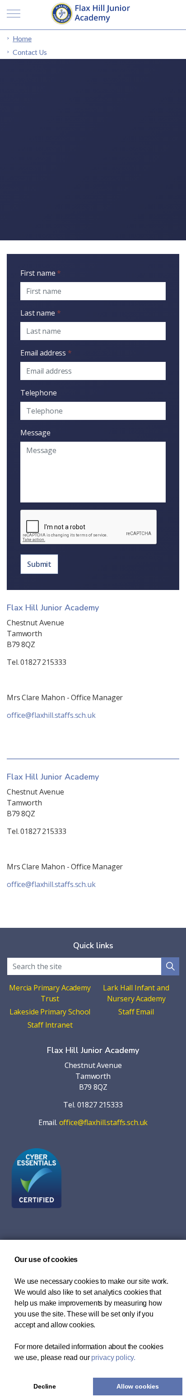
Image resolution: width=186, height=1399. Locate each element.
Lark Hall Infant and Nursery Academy (136, 993)
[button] (170, 966)
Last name (40, 313)
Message (35, 433)
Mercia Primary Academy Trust (50, 993)
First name (40, 273)
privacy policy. (113, 1357)
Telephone (38, 393)
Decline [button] (44, 1386)
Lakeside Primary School (50, 1012)
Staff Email (135, 1012)
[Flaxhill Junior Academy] (93, 13)
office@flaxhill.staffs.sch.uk (51, 715)
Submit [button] (39, 564)
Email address (46, 353)
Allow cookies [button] (137, 1386)
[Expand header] (13, 13)
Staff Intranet (50, 1025)
